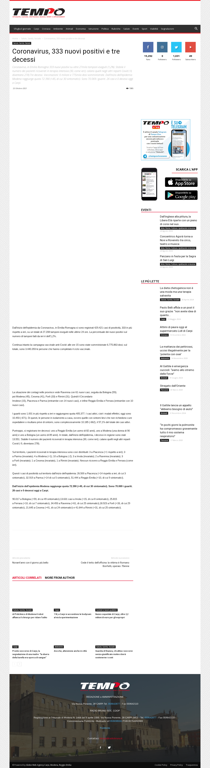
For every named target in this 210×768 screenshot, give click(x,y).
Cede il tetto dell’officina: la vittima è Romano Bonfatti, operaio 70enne (105, 564)
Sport (144, 28)
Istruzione (94, 28)
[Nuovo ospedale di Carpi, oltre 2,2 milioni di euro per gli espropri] (114, 598)
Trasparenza (192, 765)
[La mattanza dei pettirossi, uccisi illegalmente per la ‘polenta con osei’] (149, 351)
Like (148, 43)
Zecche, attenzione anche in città (70, 651)
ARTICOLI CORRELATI (27, 577)
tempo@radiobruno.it (111, 738)
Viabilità (154, 28)
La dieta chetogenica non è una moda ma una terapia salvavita (176, 291)
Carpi (36, 28)
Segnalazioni (167, 28)
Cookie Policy (161, 765)
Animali (69, 28)
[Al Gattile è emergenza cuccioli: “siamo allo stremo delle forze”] (149, 371)
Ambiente (58, 28)
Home (15, 38)
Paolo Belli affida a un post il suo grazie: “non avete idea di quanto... (178, 311)
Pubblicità (105, 728)
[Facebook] (100, 747)
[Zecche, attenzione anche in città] (73, 635)
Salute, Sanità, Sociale (31, 38)
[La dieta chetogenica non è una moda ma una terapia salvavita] (149, 292)
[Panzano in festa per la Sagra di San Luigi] (149, 261)
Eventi (136, 28)
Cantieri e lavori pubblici (106, 610)
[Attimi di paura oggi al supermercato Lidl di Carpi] (149, 331)
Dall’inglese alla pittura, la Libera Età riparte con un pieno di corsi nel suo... (178, 220)
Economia (81, 28)
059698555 (116, 721)
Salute (126, 28)
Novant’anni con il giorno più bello (30, 562)
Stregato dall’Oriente (172, 385)
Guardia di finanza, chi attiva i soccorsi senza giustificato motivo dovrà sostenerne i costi (114, 654)
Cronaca (46, 28)
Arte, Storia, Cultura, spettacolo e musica (178, 228)
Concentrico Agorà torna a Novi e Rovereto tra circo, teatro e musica (176, 240)
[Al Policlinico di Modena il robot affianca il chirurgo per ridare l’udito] (31, 598)
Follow (162, 43)
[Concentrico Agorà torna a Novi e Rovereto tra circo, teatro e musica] (149, 241)
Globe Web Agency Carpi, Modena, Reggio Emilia (48, 765)
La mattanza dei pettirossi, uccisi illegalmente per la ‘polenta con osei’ (176, 350)
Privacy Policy (176, 765)
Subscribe (190, 43)
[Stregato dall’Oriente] (149, 390)
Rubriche (116, 28)
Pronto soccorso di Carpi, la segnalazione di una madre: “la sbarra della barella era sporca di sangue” (30, 654)
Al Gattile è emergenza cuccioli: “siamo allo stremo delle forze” (177, 370)
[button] (196, 29)
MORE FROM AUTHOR (60, 577)
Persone (164, 390)
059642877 (114, 703)
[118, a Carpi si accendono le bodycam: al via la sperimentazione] (73, 598)
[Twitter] (109, 747)
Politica (105, 28)
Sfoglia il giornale (22, 28)
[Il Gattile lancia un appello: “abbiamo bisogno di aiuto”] (149, 410)
